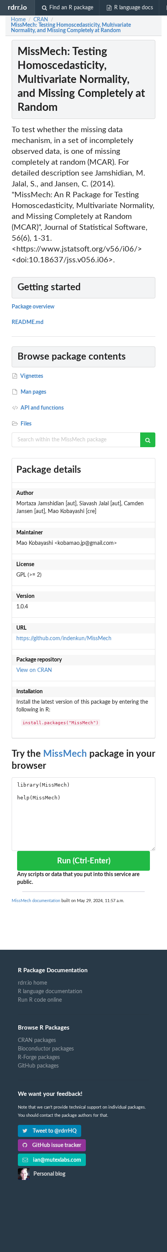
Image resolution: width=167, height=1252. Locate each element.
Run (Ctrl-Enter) (83, 861)
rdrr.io (17, 7)
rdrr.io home (32, 983)
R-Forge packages (39, 1057)
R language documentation (50, 991)
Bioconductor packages (46, 1049)
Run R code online (40, 1000)
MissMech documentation (36, 901)
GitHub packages (38, 1066)
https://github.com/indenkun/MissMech (63, 638)
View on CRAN (34, 670)
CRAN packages (37, 1040)
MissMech (65, 754)
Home (18, 19)
